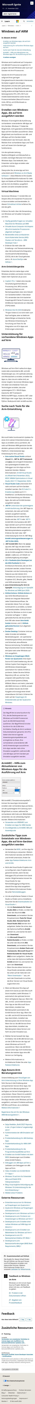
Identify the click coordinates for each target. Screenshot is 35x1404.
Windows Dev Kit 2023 (13, 310)
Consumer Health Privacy (10, 1396)
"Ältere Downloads (14, 975)
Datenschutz (21, 1393)
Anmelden (30, 21)
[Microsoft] (17, 21)
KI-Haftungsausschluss (9, 1390)
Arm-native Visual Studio (15, 456)
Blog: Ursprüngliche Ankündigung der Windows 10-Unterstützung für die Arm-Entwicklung (19, 1187)
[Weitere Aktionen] (31, 25)
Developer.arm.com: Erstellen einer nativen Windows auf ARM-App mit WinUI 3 (18, 1224)
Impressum (23, 1398)
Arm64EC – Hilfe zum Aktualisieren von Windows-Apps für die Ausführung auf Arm (17, 53)
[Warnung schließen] (31, 3)
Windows (11, 26)
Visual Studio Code (12, 484)
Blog (3, 1393)
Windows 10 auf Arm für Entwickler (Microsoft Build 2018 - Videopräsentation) (18, 1179)
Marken (4, 1401)
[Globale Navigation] (2, 21)
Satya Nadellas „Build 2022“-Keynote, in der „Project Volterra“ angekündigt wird (19, 1127)
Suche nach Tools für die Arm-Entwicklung (17, 50)
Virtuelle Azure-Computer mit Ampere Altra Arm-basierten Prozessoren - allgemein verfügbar (19, 229)
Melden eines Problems (14, 1193)
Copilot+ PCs (9, 281)
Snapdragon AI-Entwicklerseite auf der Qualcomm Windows (18, 700)
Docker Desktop (11, 631)
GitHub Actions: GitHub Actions (17, 593)
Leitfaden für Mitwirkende (20, 1269)
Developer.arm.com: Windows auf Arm (19, 1213)
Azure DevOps (18, 259)
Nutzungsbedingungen (9, 1398)
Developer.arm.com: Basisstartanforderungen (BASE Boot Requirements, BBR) (18, 1243)
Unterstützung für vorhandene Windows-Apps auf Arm (18, 46)
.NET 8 (19, 519)
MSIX (18, 849)
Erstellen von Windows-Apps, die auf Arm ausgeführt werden (16, 42)
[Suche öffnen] (24, 21)
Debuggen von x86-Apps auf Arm (17, 1163)
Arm (17, 26)
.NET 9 (28, 519)
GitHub (7, 262)
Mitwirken (11, 1393)
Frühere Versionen (25, 1390)
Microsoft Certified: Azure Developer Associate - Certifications (17, 1355)
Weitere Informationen (10, 1108)
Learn (4, 26)
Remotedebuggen (19, 892)
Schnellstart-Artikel (14, 204)
